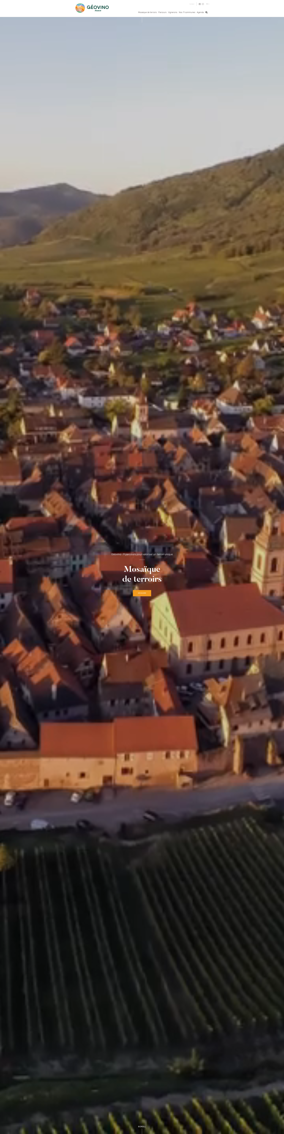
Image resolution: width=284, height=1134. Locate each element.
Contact (191, 4)
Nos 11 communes (187, 12)
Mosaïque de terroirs (147, 12)
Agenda (200, 12)
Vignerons (172, 12)
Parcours (162, 12)
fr (207, 4)
